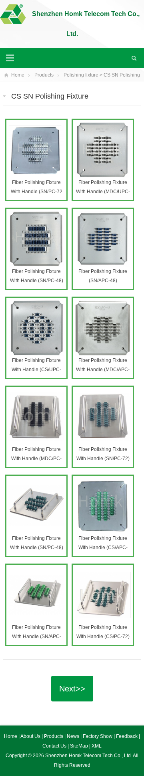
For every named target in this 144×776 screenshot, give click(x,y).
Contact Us (55, 746)
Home (17, 75)
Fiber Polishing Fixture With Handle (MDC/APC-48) (103, 370)
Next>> (72, 688)
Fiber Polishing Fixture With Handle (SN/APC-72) (36, 636)
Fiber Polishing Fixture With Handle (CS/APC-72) (103, 548)
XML (97, 746)
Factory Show (98, 736)
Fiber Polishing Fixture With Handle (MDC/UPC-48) (103, 192)
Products (44, 75)
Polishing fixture (81, 75)
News (73, 736)
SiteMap (79, 746)
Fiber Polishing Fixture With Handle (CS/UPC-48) (36, 370)
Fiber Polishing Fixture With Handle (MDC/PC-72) (36, 459)
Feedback (127, 736)
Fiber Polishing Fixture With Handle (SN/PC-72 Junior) (36, 192)
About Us (31, 736)
